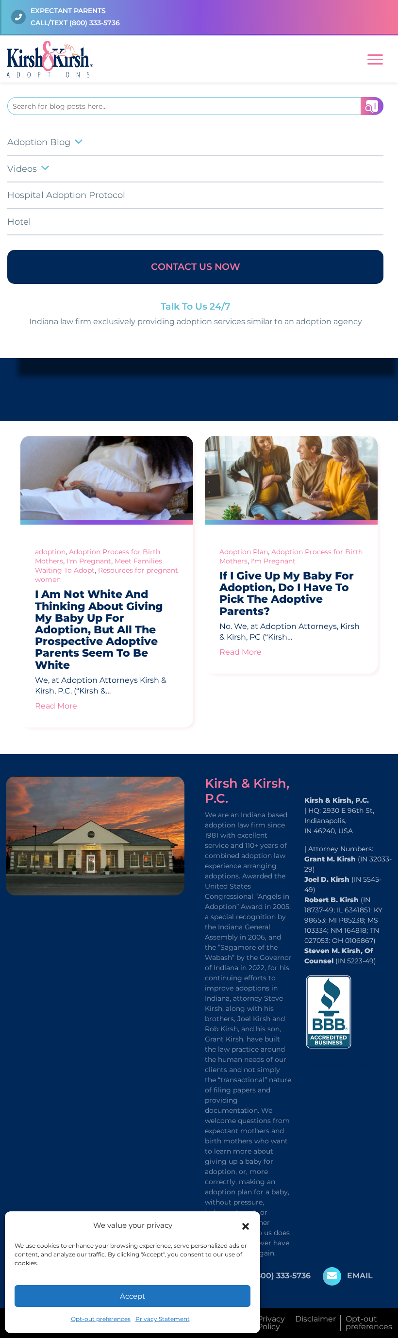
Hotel (19, 221)
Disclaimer (315, 1318)
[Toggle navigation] (375, 58)
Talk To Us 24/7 (196, 306)
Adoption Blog (38, 142)
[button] (245, 1225)
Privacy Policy (271, 1322)
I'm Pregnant (88, 561)
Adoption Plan (243, 551)
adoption (50, 551)
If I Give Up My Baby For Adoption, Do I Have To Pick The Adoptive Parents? (286, 593)
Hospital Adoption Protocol (66, 195)
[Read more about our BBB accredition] (328, 1011)
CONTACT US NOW (195, 266)
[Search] (372, 106)
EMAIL (360, 1275)
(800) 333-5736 (94, 22)
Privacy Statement (162, 1318)
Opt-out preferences (101, 1318)
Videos (22, 169)
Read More (56, 705)
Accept (132, 1296)
